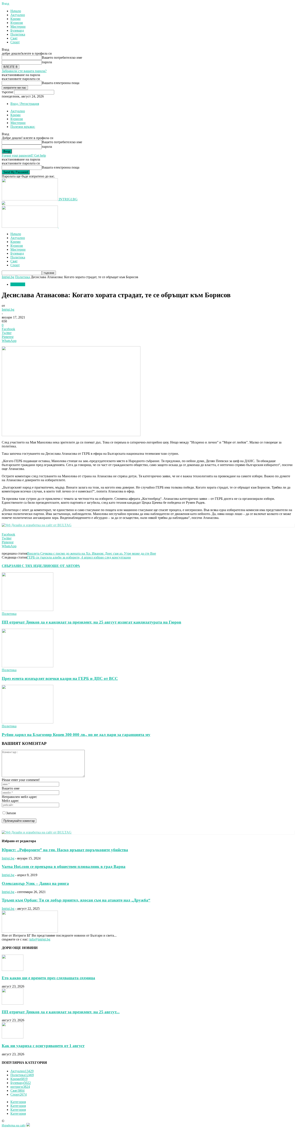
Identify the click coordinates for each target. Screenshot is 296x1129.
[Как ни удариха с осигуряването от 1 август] (12, 1037)
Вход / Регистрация (24, 104)
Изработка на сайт (14, 1125)
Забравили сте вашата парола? (24, 71)
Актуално (17, 15)
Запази (11, 813)
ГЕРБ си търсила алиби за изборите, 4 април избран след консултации (79, 557)
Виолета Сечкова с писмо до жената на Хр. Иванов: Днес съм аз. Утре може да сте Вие (91, 553)
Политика (17, 34)
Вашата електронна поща (60, 83)
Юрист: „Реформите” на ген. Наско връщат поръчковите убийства (65, 850)
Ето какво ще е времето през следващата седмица (48, 978)
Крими (15, 19)
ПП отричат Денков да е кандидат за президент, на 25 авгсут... (61, 1012)
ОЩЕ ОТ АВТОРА (65, 566)
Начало (15, 11)
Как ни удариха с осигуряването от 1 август (43, 1045)
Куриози (16, 22)
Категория (18, 1102)
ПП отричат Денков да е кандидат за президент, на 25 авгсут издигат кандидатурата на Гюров (91, 622)
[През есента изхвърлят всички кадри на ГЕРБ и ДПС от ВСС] (27, 666)
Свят (14, 38)
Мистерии (18, 26)
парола (47, 62)
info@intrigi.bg (39, 939)
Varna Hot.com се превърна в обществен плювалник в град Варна (63, 866)
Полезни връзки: (22, 126)
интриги (20, 1086)
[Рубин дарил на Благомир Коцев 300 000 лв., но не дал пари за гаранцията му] (27, 722)
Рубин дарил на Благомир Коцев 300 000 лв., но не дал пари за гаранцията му (76, 734)
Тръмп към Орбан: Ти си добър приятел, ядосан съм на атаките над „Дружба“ (76, 900)
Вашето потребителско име (62, 57)
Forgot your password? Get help (24, 155)
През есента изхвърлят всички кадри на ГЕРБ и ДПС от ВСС (60, 678)
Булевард (17, 30)
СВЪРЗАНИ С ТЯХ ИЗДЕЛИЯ (26, 566)
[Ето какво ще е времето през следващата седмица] (12, 969)
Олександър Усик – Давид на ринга (35, 883)
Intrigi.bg (8, 277)
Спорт (15, 42)
